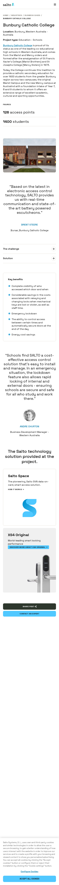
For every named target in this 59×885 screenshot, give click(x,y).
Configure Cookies (29, 871)
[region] (29, 861)
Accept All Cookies (29, 878)
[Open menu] (54, 4)
